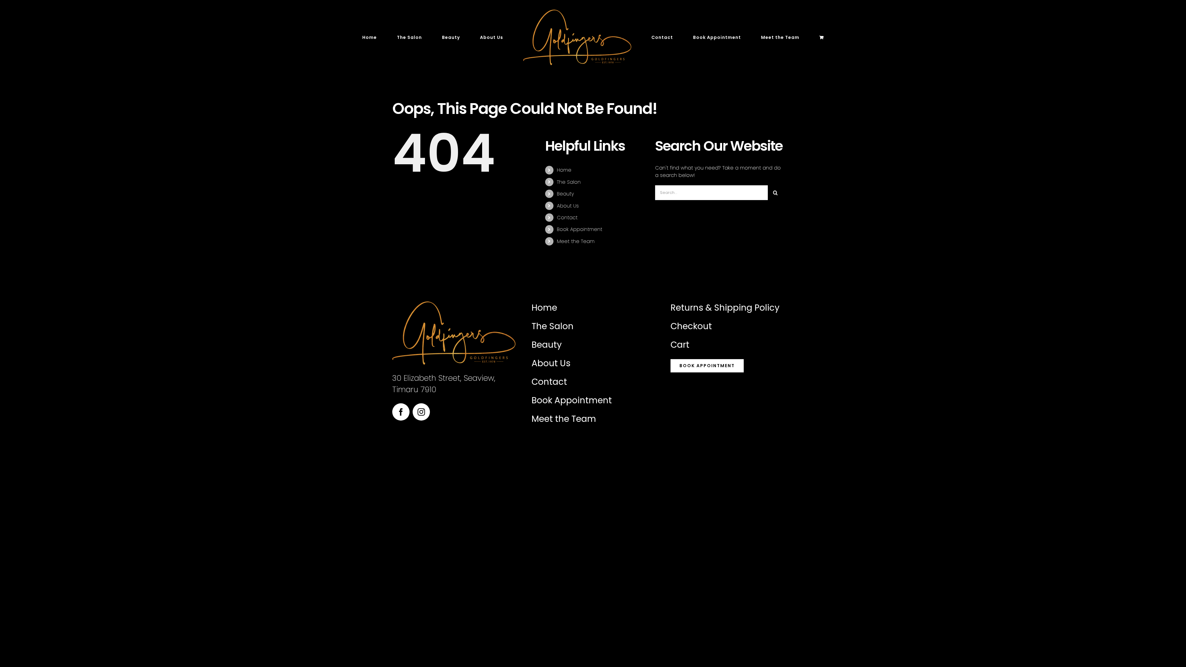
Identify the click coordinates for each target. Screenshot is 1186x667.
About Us (568, 205)
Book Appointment (579, 229)
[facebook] (401, 412)
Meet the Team (576, 241)
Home (564, 170)
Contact (567, 217)
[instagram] (421, 412)
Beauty (565, 193)
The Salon (569, 182)
